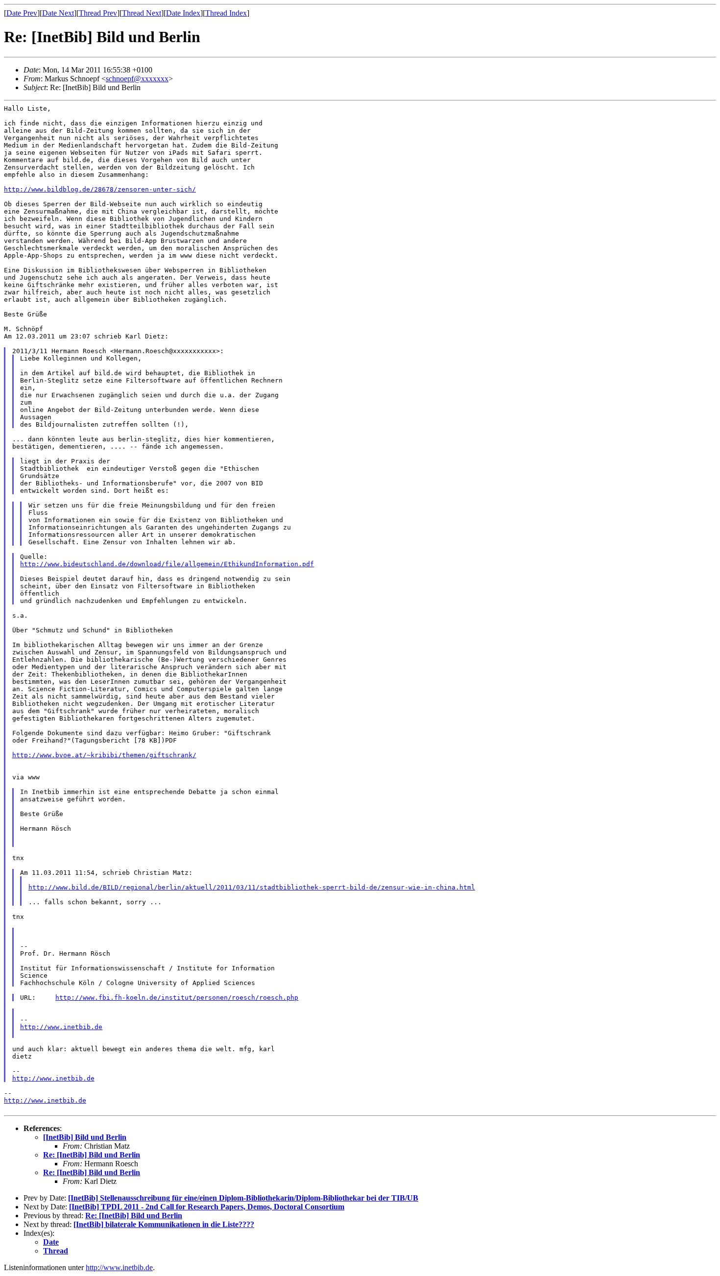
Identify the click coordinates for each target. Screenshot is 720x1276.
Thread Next (141, 13)
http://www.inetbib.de (61, 1027)
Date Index (183, 13)
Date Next (58, 13)
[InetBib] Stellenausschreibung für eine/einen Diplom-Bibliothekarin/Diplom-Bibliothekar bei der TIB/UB (243, 1198)
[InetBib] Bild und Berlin (84, 1137)
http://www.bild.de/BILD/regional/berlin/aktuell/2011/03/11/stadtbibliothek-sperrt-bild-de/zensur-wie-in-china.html (251, 887)
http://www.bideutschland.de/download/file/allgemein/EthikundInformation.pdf (167, 564)
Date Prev (21, 13)
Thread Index (226, 13)
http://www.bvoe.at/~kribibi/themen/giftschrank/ (104, 755)
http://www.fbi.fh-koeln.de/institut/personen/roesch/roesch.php (176, 997)
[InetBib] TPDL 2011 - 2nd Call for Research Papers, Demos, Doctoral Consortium (206, 1207)
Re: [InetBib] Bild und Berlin (91, 1155)
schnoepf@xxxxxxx (137, 78)
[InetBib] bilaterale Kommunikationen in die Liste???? (163, 1224)
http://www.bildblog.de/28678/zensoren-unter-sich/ (100, 189)
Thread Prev (98, 13)
